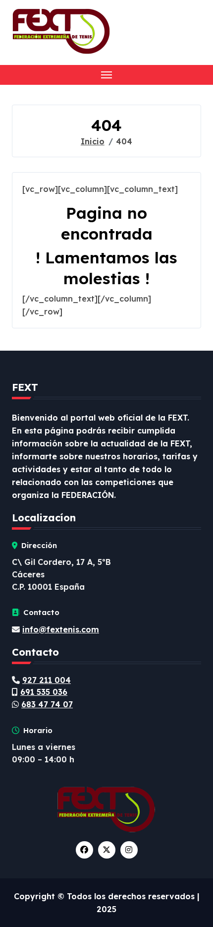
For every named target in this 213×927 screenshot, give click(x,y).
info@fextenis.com (60, 629)
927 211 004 (46, 680)
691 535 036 (43, 692)
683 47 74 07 (47, 704)
